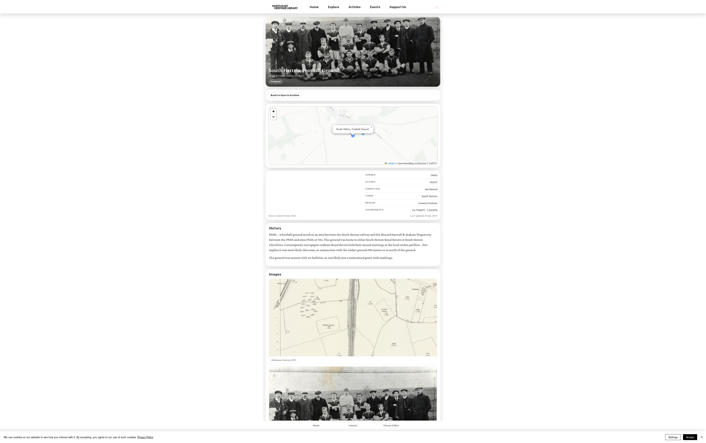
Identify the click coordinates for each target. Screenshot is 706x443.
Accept (690, 437)
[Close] (701, 437)
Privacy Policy (145, 437)
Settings (673, 437)
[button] (333, 7)
